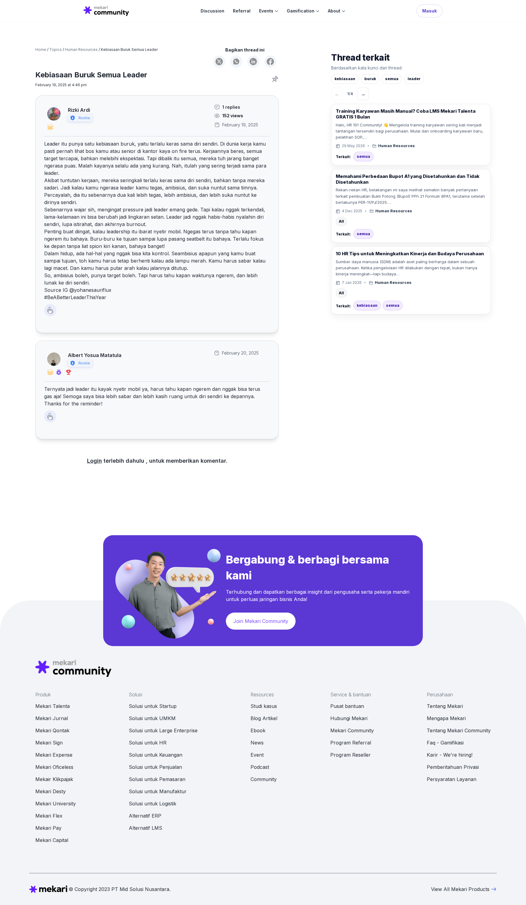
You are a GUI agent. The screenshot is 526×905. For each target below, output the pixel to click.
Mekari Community (352, 730)
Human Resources (81, 49)
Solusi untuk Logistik (152, 804)
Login (94, 461)
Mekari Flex (48, 816)
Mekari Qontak (52, 730)
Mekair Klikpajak (54, 779)
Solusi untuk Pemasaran (157, 779)
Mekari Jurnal (51, 718)
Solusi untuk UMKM (152, 718)
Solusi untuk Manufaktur (158, 791)
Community (264, 779)
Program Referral (350, 743)
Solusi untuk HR (148, 743)
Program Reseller (350, 755)
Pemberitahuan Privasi (453, 767)
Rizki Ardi (79, 110)
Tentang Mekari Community (459, 730)
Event (257, 755)
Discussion (212, 11)
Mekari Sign (49, 743)
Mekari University (55, 804)
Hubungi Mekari (348, 718)
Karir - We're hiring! (449, 755)
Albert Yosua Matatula (94, 355)
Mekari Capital (51, 840)
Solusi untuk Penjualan (155, 767)
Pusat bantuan (347, 706)
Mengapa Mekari (446, 718)
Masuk (429, 10)
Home (40, 49)
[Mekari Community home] (106, 11)
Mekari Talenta (52, 706)
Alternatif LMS (145, 828)
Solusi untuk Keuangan (155, 755)
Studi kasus (264, 706)
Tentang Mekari (445, 706)
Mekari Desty (50, 791)
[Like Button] (50, 310)
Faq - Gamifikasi (445, 743)
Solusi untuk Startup (153, 706)
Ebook (258, 730)
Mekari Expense (53, 755)
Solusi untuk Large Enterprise (163, 730)
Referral (242, 11)
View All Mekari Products (460, 889)
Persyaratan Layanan (451, 779)
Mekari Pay (48, 828)
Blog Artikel (264, 718)
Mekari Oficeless (54, 767)
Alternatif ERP (145, 816)
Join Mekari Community (260, 621)
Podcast (260, 767)
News (257, 743)
